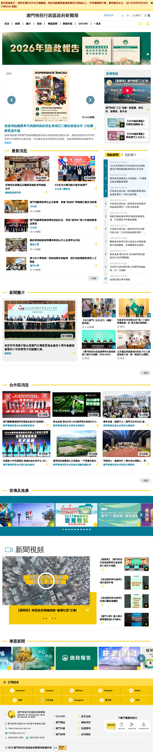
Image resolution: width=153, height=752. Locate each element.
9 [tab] (86, 529)
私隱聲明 (86, 728)
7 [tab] (80, 529)
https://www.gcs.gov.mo (20, 728)
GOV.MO (60, 716)
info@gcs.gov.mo (17, 733)
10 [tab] (89, 529)
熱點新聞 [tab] (112, 154)
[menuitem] (17, 24)
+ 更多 (94, 278)
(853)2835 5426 (37, 737)
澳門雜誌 (60, 722)
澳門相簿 (60, 734)
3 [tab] (69, 529)
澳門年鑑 (60, 728)
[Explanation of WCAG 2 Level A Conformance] (59, 747)
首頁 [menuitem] (6, 23)
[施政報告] (76, 658)
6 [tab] (77, 529)
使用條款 (86, 734)
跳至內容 (109, 15)
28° (138, 15)
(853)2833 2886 (15, 737)
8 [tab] (83, 529)
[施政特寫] (119, 658)
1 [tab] (63, 529)
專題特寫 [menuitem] (67, 23)
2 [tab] (66, 529)
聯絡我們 (86, 722)
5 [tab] (75, 529)
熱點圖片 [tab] (130, 154)
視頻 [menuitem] (39, 23)
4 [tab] (72, 529)
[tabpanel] (76, 515)
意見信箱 (86, 716)
